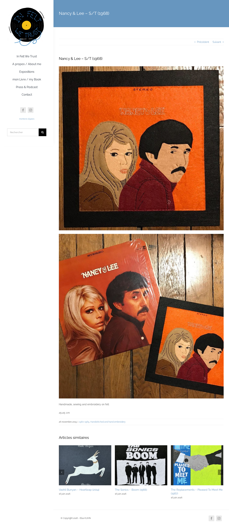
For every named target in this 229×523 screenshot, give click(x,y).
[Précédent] (61, 472)
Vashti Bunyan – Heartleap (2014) (79, 489)
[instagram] (30, 110)
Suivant (217, 42)
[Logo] (26, 7)
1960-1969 (84, 422)
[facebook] (23, 110)
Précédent (203, 42)
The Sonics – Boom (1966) (131, 489)
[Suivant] (220, 472)
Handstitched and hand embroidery (108, 422)
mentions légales (26, 119)
